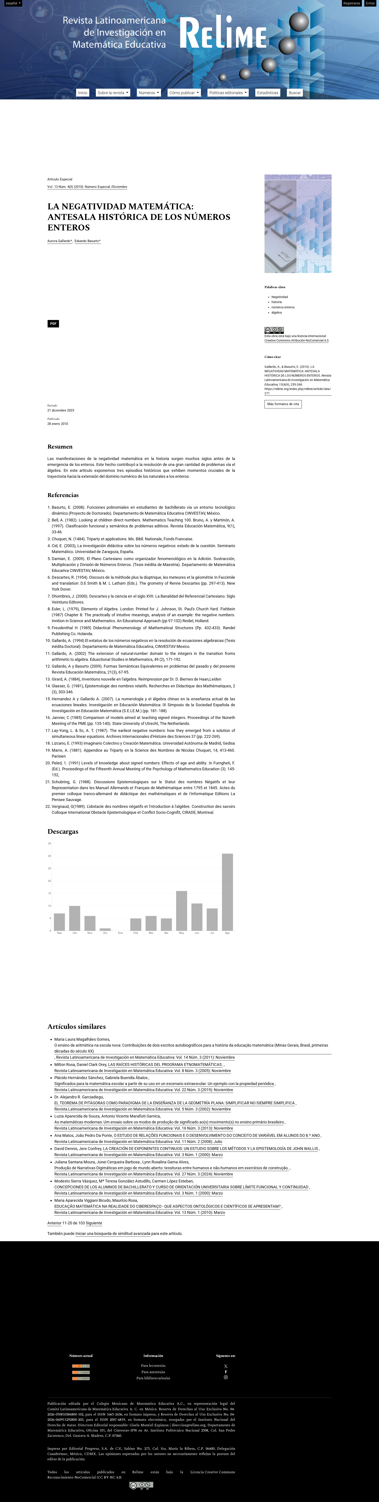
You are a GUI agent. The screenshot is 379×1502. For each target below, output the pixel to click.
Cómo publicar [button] (183, 92)
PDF (53, 324)
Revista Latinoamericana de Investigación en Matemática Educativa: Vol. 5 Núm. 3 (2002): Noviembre (142, 1109)
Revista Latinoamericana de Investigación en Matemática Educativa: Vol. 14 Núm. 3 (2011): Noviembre (145, 1057)
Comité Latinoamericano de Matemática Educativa (87, 1409)
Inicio (82, 92)
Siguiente (94, 1223)
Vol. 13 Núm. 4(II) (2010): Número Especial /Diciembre (87, 187)
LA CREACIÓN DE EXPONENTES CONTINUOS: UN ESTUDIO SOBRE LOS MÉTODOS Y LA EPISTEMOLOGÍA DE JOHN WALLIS (210, 1148)
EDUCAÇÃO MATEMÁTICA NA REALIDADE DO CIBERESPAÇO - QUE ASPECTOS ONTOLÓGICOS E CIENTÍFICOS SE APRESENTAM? (167, 1206)
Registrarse (351, 3)
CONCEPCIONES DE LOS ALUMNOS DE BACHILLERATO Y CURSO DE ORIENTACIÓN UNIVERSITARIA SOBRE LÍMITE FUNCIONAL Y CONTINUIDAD (181, 1187)
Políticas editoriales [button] (226, 92)
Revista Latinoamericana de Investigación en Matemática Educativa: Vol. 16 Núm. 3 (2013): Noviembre (143, 1128)
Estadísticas (267, 92)
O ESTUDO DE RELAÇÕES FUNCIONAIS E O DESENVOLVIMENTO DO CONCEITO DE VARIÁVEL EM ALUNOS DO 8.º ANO (217, 1135)
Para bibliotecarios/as (153, 1378)
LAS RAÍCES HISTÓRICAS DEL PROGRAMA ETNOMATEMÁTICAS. (165, 1064)
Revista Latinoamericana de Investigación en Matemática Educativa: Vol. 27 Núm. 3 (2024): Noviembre (143, 1174)
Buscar (295, 92)
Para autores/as (153, 1372)
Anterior (54, 1223)
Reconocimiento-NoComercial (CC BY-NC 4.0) (84, 1477)
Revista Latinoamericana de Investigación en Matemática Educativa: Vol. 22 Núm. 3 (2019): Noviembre (143, 1089)
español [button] (14, 3)
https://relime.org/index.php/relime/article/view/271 (298, 391)
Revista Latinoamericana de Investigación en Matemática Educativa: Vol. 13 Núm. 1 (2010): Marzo (139, 1212)
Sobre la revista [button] (111, 92)
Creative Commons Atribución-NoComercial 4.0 (297, 340)
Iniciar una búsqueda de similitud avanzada (112, 1233)
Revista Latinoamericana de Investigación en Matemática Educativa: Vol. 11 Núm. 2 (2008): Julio (138, 1141)
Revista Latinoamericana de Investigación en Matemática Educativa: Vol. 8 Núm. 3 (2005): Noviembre (142, 1070)
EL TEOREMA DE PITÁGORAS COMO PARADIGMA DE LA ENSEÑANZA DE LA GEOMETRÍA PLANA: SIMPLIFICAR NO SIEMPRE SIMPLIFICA (174, 1103)
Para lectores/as (153, 1366)
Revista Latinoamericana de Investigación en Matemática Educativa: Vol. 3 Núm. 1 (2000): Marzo (138, 1154)
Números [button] (147, 92)
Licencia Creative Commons (212, 1472)
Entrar (370, 3)
